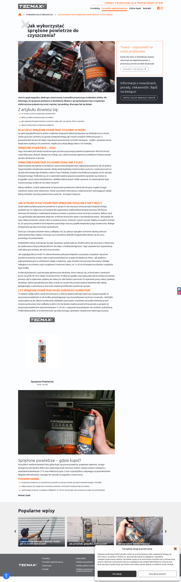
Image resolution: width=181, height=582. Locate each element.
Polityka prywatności (84, 562)
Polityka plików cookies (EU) (87, 566)
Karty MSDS (81, 558)
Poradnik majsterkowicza (115, 8)
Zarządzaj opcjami (157, 574)
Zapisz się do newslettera (138, 98)
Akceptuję (117, 574)
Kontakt (147, 8)
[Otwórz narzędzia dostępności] (6, 575)
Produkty (95, 8)
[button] (175, 548)
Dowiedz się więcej (133, 69)
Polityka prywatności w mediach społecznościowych (89, 570)
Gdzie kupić (135, 8)
